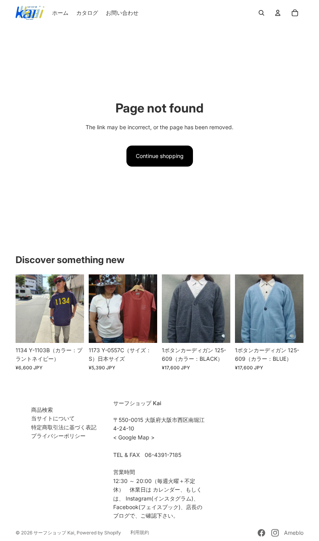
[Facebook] (261, 532)
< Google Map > (133, 437)
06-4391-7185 (163, 454)
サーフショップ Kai (53, 533)
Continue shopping (160, 156)
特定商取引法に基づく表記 (63, 427)
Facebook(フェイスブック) (147, 507)
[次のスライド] (78, 308)
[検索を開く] (261, 12)
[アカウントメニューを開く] (277, 12)
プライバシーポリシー (58, 435)
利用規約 (139, 532)
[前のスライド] (22, 308)
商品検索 (42, 409)
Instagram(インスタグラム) (159, 498)
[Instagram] (275, 532)
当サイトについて (53, 418)
